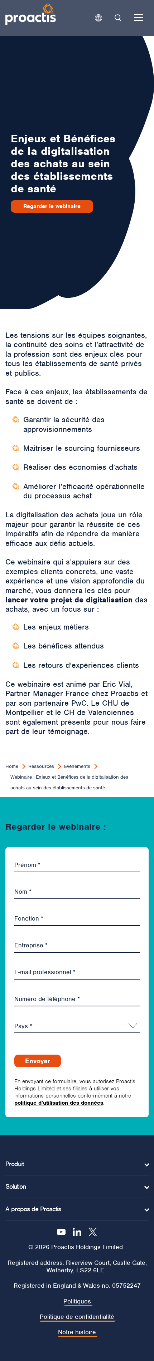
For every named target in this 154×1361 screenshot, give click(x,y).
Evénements (77, 766)
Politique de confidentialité (77, 1317)
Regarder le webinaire (52, 206)
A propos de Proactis (33, 1209)
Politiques (77, 1301)
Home (11, 766)
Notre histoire (77, 1332)
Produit (14, 1164)
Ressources (41, 766)
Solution (15, 1186)
